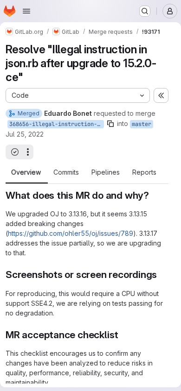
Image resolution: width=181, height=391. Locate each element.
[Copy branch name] (110, 123)
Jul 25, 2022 (25, 134)
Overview (26, 172)
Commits (66, 172)
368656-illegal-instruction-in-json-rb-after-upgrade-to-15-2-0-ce (56, 124)
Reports (144, 172)
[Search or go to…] (144, 11)
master (141, 124)
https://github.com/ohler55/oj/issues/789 (70, 233)
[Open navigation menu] (26, 11)
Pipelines (105, 172)
